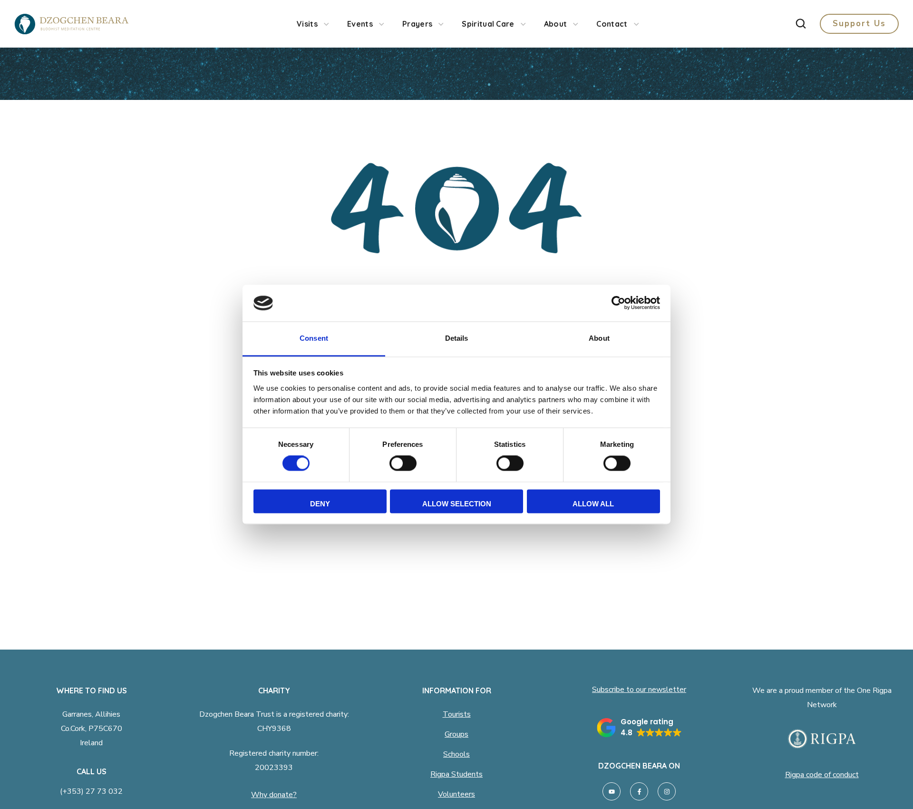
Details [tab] (456, 338)
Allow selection (456, 504)
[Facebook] (639, 791)
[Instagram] (667, 791)
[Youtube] (611, 791)
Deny (320, 504)
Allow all (593, 504)
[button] (801, 24)
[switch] (403, 463)
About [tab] (599, 338)
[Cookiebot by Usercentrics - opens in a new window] (618, 303)
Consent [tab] (314, 338)
